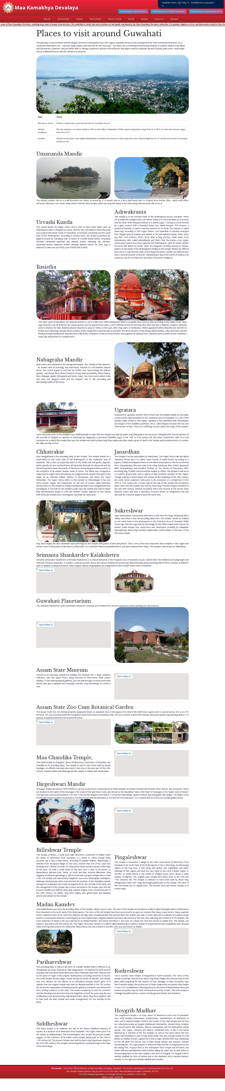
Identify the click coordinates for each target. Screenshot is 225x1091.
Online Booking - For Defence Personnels (168, 11)
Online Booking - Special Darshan (133, 11)
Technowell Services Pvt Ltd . (160, 1068)
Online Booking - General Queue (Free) (206, 11)
